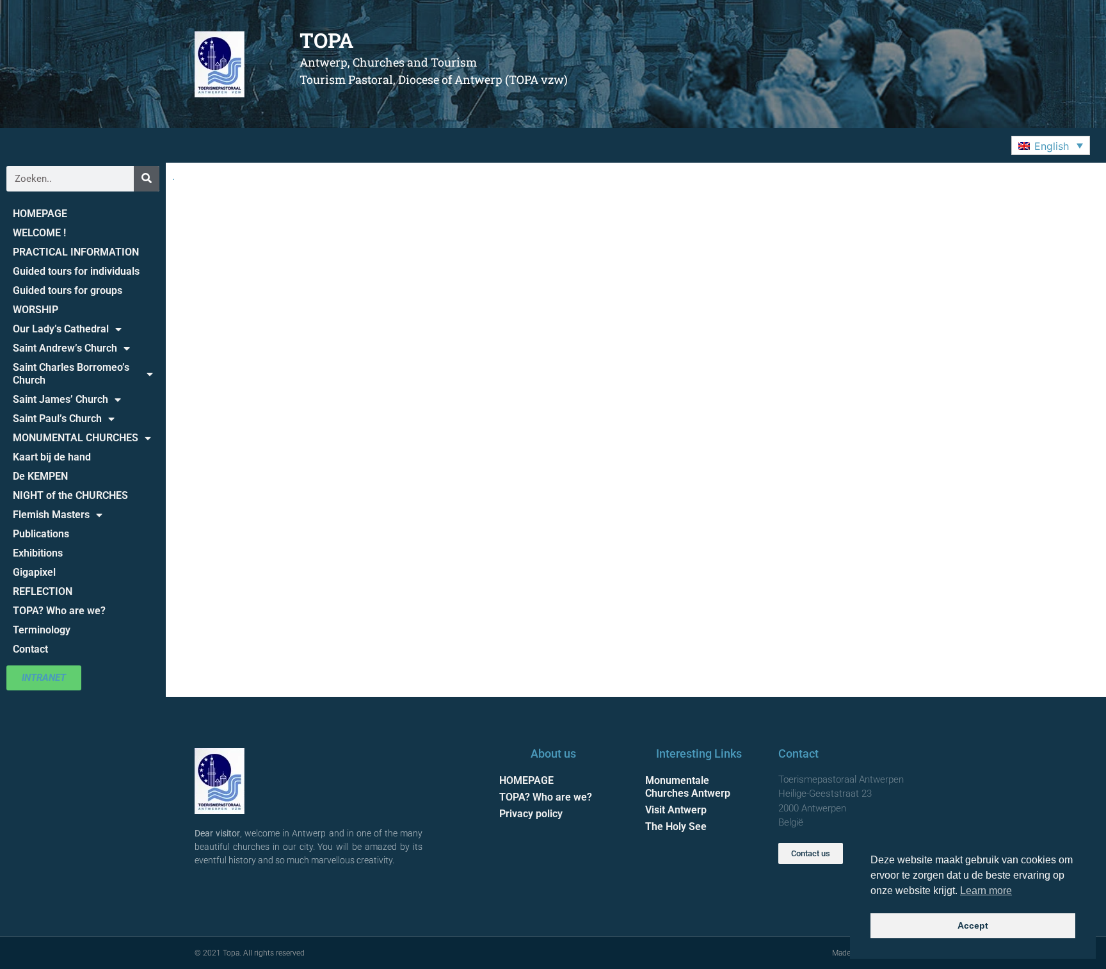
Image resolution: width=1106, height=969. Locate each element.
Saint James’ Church (60, 399)
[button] (1050, 145)
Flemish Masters (51, 515)
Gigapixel (34, 572)
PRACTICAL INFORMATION (76, 252)
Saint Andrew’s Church (65, 348)
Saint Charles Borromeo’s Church (71, 373)
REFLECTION (42, 591)
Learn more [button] (986, 890)
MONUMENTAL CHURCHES (75, 438)
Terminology (41, 630)
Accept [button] (973, 925)
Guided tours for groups (67, 290)
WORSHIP (35, 310)
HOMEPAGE (40, 214)
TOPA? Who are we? (59, 611)
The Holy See (676, 826)
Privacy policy (531, 814)
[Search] (146, 178)
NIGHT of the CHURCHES (70, 495)
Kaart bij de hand (52, 457)
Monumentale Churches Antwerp (687, 786)
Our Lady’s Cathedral (61, 329)
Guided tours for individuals (76, 271)
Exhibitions (38, 553)
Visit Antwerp (676, 810)
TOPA (327, 40)
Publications (41, 534)
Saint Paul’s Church (57, 418)
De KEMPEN (40, 476)
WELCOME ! (39, 233)
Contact (30, 649)
